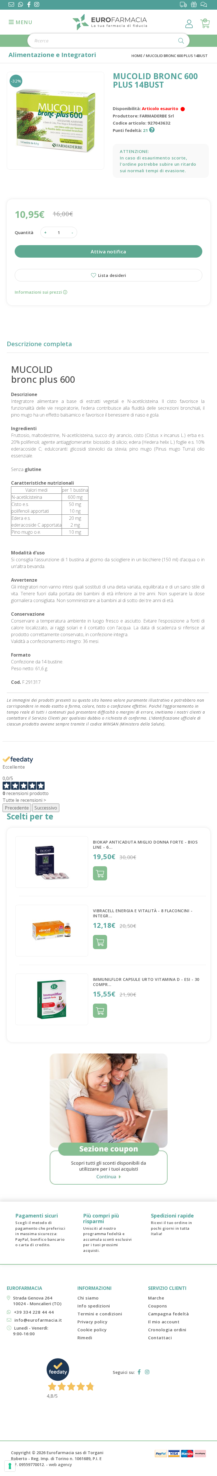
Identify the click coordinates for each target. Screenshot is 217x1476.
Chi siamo (88, 1298)
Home (136, 55)
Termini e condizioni (99, 1314)
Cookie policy (92, 1329)
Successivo (45, 808)
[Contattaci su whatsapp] (20, 5)
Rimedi (84, 1337)
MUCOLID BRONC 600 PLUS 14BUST (177, 55)
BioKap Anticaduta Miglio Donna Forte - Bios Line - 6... (145, 844)
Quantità (24, 232)
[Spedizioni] (185, 4)
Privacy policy (92, 1321)
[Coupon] (195, 4)
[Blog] (205, 4)
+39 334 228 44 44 (34, 1312)
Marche (156, 1298)
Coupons (157, 1306)
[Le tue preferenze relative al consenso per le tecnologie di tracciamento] (10, 1466)
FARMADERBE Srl (157, 116)
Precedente (17, 808)
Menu (23, 22)
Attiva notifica (108, 251)
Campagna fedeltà (168, 1314)
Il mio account (163, 1321)
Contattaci (160, 1337)
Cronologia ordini (167, 1329)
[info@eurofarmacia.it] (11, 5)
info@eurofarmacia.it (38, 1320)
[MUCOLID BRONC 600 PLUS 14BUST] (55, 121)
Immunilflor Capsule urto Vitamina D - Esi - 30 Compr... (146, 982)
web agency (60, 1464)
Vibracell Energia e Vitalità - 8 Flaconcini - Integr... (143, 913)
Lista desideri (111, 275)
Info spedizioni (93, 1306)
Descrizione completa (39, 343)
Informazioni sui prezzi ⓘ (41, 292)
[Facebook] (30, 5)
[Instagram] (38, 5)
